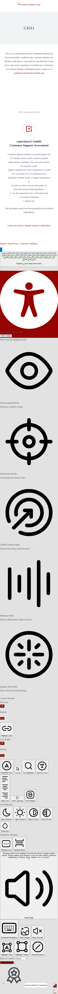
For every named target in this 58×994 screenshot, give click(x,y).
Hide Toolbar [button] (6, 336)
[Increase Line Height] (2, 743)
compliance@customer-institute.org (29, 73)
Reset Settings (7, 963)
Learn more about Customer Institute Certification (29, 225)
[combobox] (29, 259)
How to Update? (43, 857)
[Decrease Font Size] (2, 718)
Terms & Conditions (28, 243)
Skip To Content (7, 958)
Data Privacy (13, 243)
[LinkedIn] (1, 249)
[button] (1, 268)
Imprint (3, 243)
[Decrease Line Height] (2, 755)
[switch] (1, 410)
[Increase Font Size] (2, 706)
